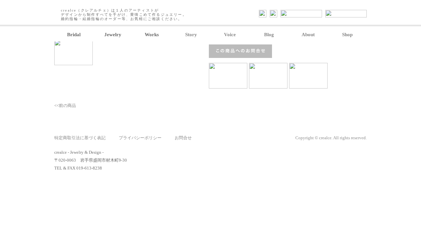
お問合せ (183, 137)
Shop (347, 34)
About (308, 34)
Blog (269, 34)
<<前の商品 (65, 105)
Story (191, 34)
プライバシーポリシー (140, 137)
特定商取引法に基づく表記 (80, 137)
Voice (230, 34)
